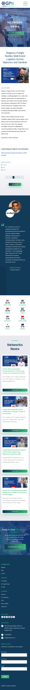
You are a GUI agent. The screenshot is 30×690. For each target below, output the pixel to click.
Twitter (3, 167)
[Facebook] (2, 617)
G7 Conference (4, 597)
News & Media (4, 603)
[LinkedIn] (5, 617)
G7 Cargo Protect (5, 584)
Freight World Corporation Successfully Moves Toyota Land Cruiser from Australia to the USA (13, 371)
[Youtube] (9, 617)
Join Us (3, 573)
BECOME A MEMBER (15, 32)
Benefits (3, 567)
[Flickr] (12, 617)
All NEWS (15, 184)
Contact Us (4, 606)
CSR (2, 600)
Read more (15, 390)
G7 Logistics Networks (10, 685)
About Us (3, 594)
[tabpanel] (15, 236)
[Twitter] (7, 617)
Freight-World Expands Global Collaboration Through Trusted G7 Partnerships (13, 411)
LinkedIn (4, 169)
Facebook (4, 164)
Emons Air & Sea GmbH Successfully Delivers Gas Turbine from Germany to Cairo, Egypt (14, 492)
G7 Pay (3, 587)
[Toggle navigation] (25, 3)
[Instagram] (14, 617)
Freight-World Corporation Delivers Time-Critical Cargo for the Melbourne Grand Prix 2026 (14, 452)
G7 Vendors (4, 581)
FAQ (2, 570)
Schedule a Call (15, 547)
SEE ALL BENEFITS (15, 36)
